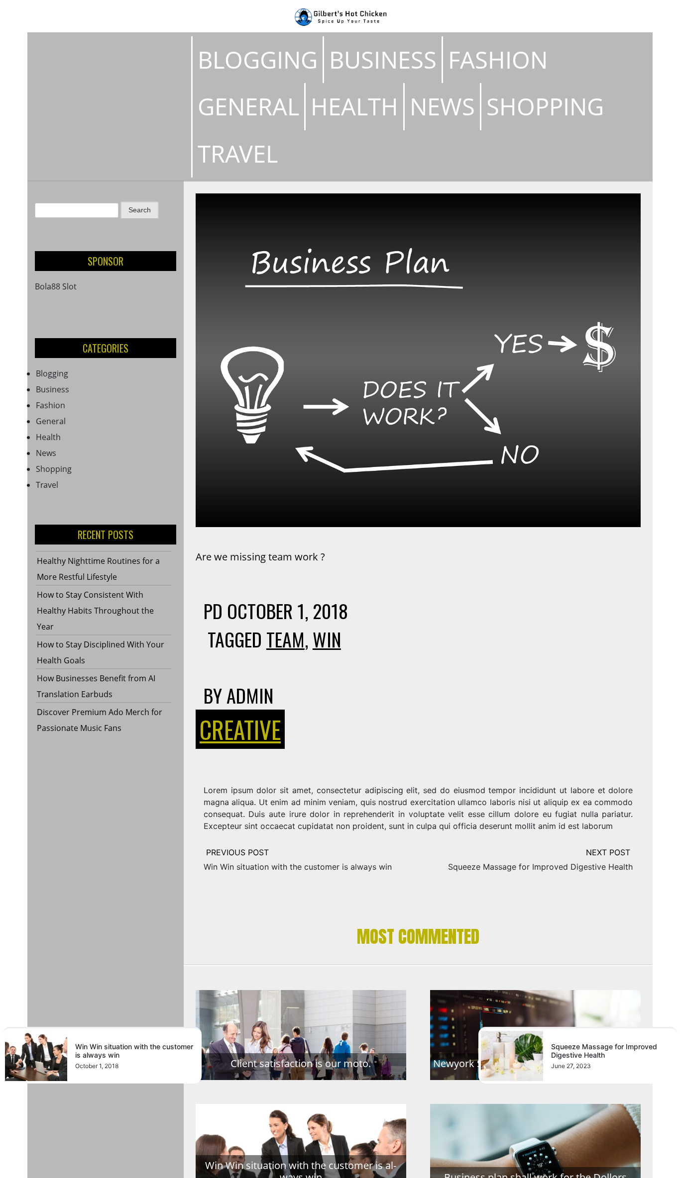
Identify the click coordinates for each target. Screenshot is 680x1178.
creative (240, 729)
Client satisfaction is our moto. (300, 1063)
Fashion (498, 59)
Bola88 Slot (56, 286)
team (285, 639)
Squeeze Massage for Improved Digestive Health (540, 867)
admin (250, 695)
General (248, 106)
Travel (238, 153)
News (442, 106)
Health (354, 106)
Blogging (258, 59)
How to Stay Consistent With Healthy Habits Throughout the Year (95, 610)
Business (383, 59)
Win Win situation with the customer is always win (298, 867)
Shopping (545, 106)
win (327, 639)
